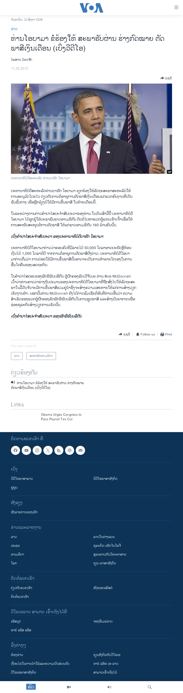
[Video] (69, 687)
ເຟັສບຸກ (16, 621)
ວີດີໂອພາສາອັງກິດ (105, 478)
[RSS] (58, 450)
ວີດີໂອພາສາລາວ (22, 478)
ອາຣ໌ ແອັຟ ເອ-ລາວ (105, 663)
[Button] (166, 78)
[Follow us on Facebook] (15, 450)
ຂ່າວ (14, 29)
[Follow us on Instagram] (37, 450)
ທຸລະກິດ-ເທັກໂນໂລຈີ (107, 545)
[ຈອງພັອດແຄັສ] (80, 450)
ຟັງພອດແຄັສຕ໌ (102, 587)
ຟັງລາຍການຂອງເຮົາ (24, 512)
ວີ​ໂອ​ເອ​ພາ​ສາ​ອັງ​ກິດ (23, 672)
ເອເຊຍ (15, 545)
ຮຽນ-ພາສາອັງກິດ (104, 563)
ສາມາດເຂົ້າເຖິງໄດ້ (105, 672)
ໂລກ (14, 563)
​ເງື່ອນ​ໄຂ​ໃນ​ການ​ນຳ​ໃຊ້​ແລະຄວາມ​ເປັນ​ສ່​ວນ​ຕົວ (40, 663)
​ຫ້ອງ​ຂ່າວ (17, 654)
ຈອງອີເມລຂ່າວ (103, 621)
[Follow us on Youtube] (26, 450)
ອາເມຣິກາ (17, 554)
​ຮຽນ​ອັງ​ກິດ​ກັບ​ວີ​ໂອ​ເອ (106, 654)
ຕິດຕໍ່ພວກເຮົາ (20, 596)
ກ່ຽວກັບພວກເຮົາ (21, 587)
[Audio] (109, 687)
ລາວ (14, 536)
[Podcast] (69, 450)
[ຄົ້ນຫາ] (149, 687)
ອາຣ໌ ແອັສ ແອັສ (21, 630)
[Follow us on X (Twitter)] (47, 450)
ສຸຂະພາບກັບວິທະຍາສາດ (109, 554)
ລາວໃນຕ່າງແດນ (104, 536)
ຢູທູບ (14, 487)
